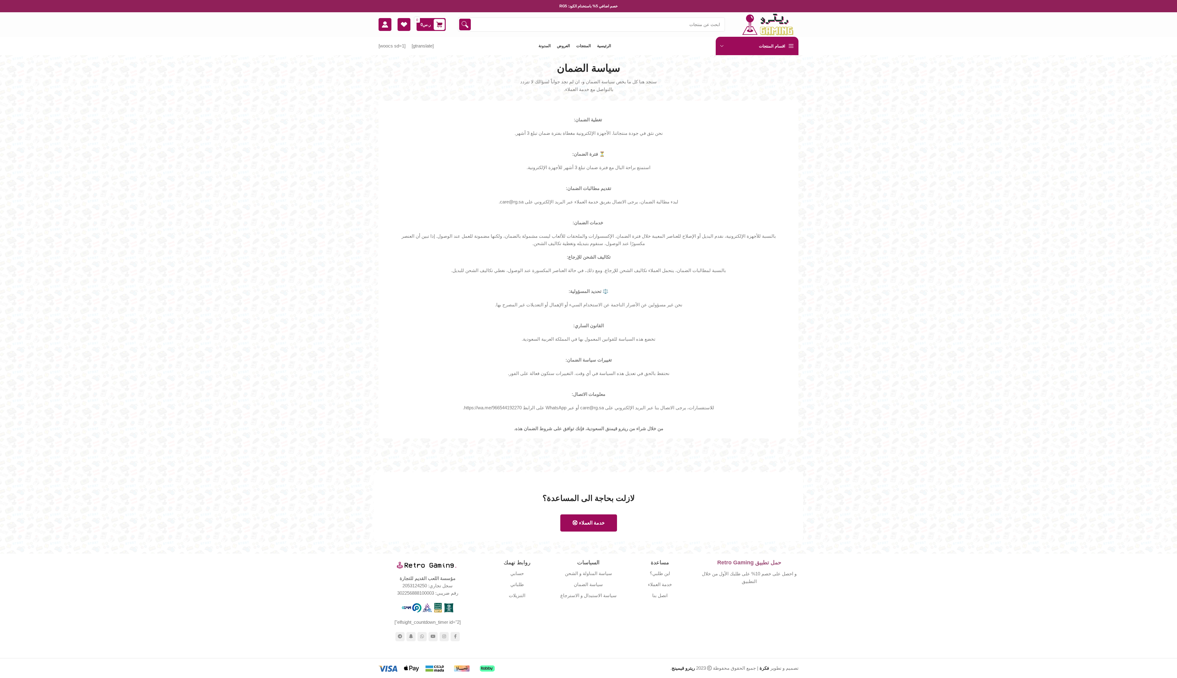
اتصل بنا (660, 595)
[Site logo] (767, 24)
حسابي (517, 573)
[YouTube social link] (433, 636)
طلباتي (517, 584)
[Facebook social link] (455, 636)
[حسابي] (384, 24)
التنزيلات (517, 595)
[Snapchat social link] (411, 636)
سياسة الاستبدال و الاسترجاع (588, 595)
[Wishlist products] (403, 24)
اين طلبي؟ (660, 573)
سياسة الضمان (588, 584)
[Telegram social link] (400, 636)
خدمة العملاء (592, 522)
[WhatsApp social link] (422, 636)
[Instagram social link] (444, 636)
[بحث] (465, 24)
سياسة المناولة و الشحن (588, 573)
